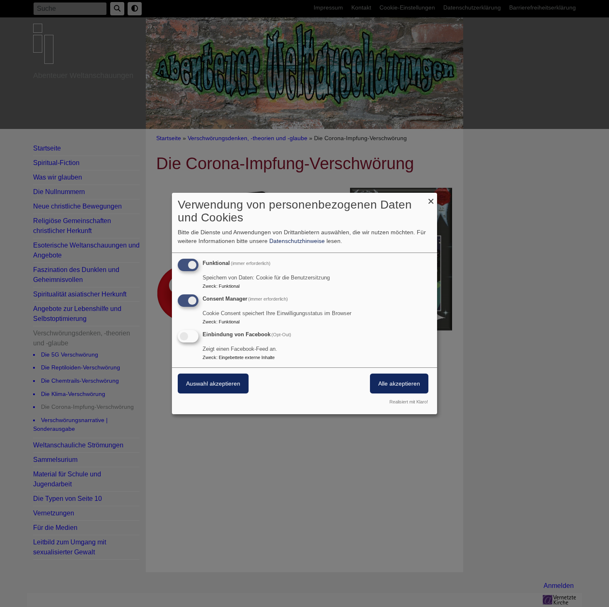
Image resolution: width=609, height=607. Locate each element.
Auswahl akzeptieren (213, 383)
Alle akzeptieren (399, 383)
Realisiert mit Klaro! (408, 401)
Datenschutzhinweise (297, 241)
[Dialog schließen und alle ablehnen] (431, 198)
